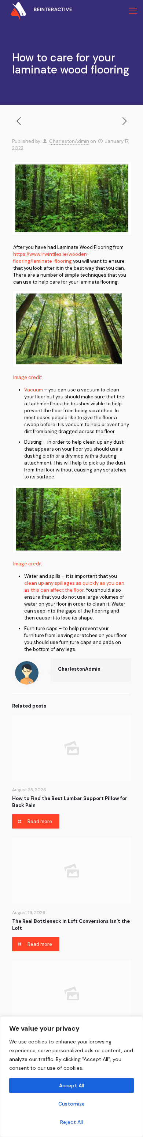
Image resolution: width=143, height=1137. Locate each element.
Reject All (71, 1122)
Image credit (27, 377)
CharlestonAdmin (69, 141)
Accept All (71, 1085)
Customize (71, 1103)
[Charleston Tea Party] (36, 11)
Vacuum (33, 390)
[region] (71, 1076)
